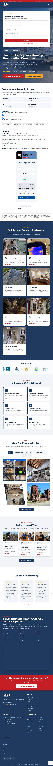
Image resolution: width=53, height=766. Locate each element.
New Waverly (7, 635)
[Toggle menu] (48, 5)
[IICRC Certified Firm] (46, 369)
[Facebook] (4, 758)
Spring (37, 635)
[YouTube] (14, 758)
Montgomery (38, 633)
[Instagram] (7, 758)
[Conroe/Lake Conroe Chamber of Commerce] (36, 369)
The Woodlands (8, 638)
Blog (4, 748)
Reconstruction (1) (27, 455)
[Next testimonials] (51, 592)
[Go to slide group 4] (28, 604)
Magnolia (22, 633)
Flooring (29, 703)
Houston (38, 631)
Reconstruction (30, 710)
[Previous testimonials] (1, 592)
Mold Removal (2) (40, 452)
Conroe (6, 631)
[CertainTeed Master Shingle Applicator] (16, 369)
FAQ (4, 746)
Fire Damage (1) (29, 452)
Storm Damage (30, 708)
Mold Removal (30, 699)
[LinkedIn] (10, 758)
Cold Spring (7, 640)
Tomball (22, 638)
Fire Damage (29, 706)
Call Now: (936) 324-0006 (14, 76)
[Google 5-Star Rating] (26, 369)
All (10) (10, 452)
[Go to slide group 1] (24, 604)
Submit (27, 40)
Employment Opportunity (34, 76)
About (4, 742)
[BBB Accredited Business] (6, 369)
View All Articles (26, 560)
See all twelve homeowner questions (9, 145)
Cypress (22, 631)
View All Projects (26, 509)
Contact (5, 750)
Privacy (29, 44)
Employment (5, 753)
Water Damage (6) (19, 452)
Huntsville (7, 633)
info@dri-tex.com (8, 721)
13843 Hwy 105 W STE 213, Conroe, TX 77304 (14, 717)
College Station (39, 640)
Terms (32, 44)
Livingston (22, 640)
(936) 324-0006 (30, 43)
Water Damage (30, 697)
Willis (37, 638)
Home (4, 739)
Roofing (28, 701)
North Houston (23, 635)
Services (5, 744)
